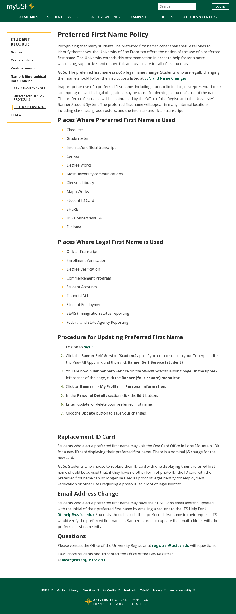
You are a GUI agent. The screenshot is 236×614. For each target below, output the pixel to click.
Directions (89, 590)
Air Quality (109, 590)
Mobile (61, 590)
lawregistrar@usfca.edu (83, 559)
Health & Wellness (104, 17)
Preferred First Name (30, 107)
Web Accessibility (181, 590)
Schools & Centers (199, 17)
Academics (28, 17)
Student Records (20, 41)
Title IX (144, 590)
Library (73, 590)
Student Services (62, 17)
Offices (166, 17)
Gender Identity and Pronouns (29, 97)
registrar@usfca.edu (170, 545)
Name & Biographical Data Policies (28, 78)
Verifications (21, 68)
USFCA (45, 590)
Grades (16, 52)
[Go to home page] (118, 602)
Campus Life (141, 17)
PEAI (14, 115)
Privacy (157, 590)
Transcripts (20, 60)
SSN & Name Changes (29, 88)
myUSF (89, 346)
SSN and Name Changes (166, 78)
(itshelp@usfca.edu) (76, 514)
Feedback (130, 590)
